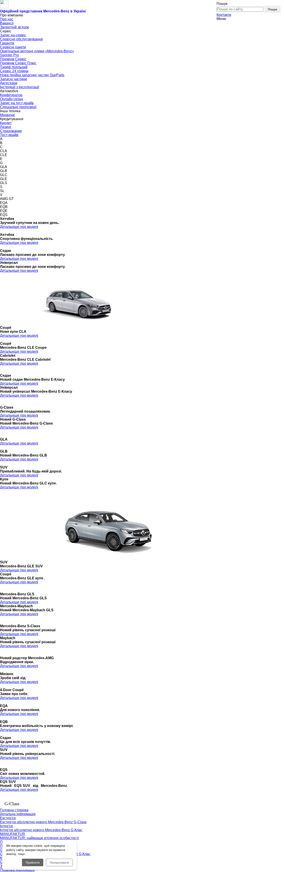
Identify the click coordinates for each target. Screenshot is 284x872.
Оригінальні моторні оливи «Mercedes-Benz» (37, 51)
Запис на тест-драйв (17, 103)
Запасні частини (13, 79)
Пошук (272, 9)
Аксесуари (8, 83)
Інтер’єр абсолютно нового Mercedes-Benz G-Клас (41, 830)
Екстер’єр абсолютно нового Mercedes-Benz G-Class (43, 822)
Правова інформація (17, 870)
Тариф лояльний (14, 67)
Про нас (6, 19)
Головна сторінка (14, 810)
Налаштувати (59, 862)
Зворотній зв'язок (14, 27)
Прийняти (33, 862)
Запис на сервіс (13, 35)
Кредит (6, 123)
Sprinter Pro (9, 55)
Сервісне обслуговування (21, 39)
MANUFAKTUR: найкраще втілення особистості (39, 838)
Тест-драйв (9, 135)
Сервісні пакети (13, 47)
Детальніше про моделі (19, 227)
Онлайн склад (11, 99)
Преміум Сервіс (13, 59)
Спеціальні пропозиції (18, 107)
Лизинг (5, 127)
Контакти (224, 15)
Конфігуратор (11, 95)
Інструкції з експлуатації (19, 87)
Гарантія (7, 43)
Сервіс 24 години (14, 71)
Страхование (11, 131)
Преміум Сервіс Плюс (18, 63)
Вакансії (7, 23)
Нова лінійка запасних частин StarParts (32, 75)
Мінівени (7, 115)
